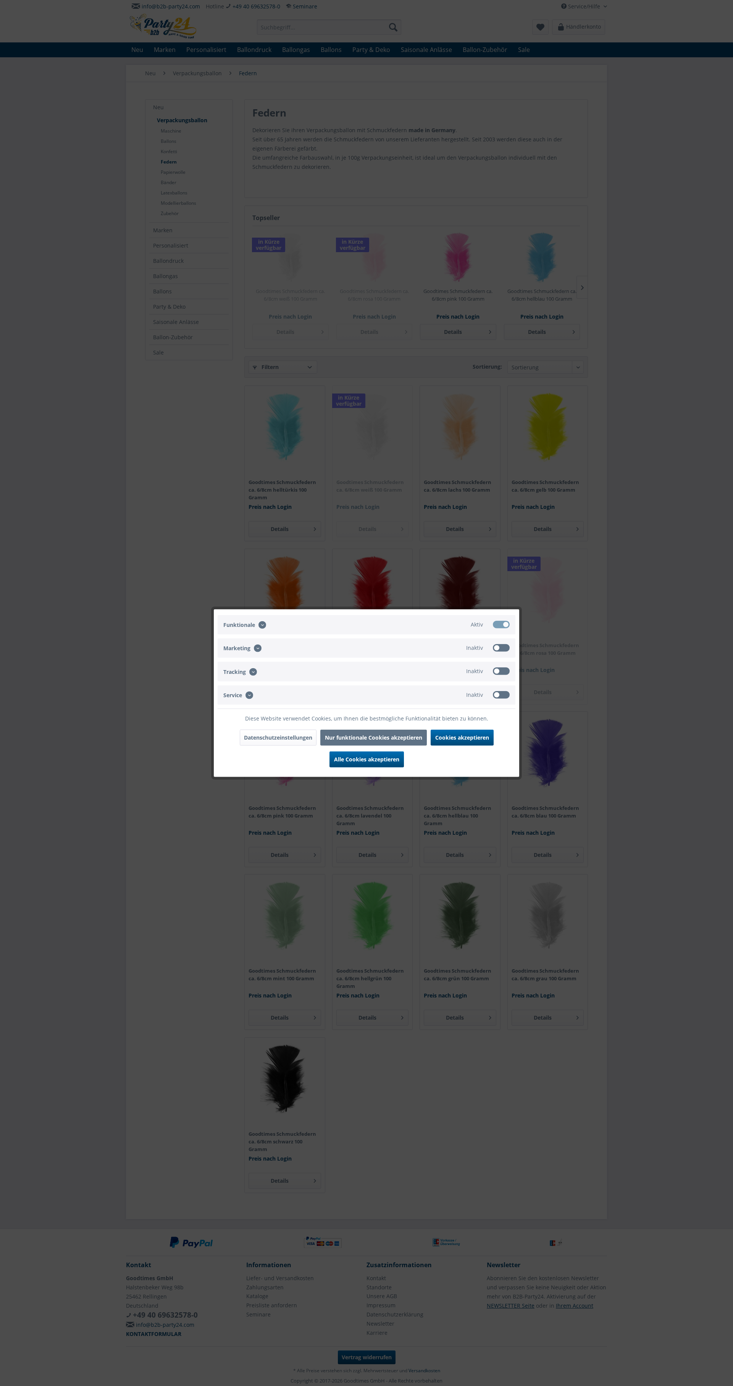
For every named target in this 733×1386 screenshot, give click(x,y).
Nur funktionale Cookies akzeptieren (373, 737)
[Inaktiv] (501, 648)
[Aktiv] (501, 624)
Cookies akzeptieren (462, 737)
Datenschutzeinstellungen (278, 737)
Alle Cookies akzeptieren (366, 759)
